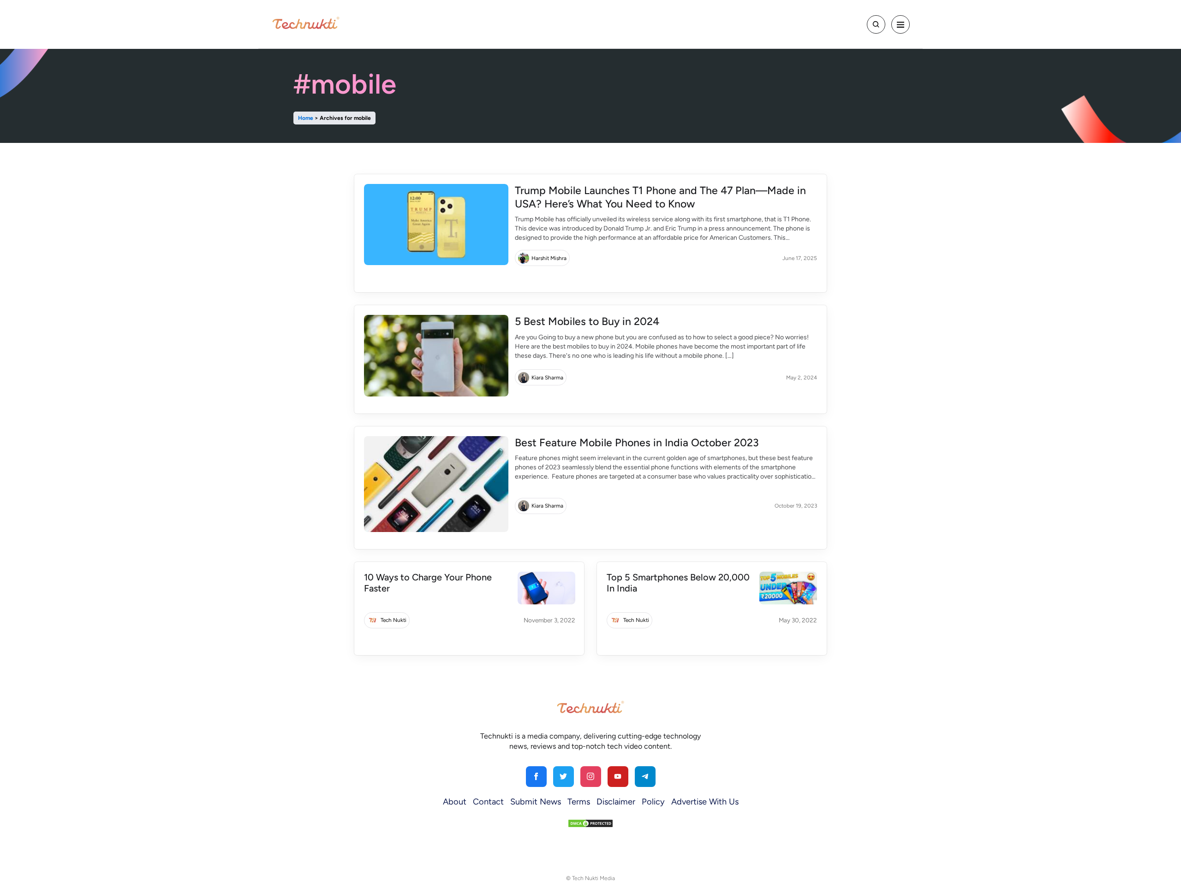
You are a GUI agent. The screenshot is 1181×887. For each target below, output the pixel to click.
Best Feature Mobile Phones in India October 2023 (637, 442)
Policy (653, 802)
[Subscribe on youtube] (618, 776)
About (454, 802)
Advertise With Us (705, 802)
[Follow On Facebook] (536, 776)
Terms (578, 802)
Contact (488, 802)
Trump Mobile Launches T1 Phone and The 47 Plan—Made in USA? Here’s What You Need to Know (660, 197)
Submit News (535, 802)
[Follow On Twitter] (563, 776)
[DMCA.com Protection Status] (590, 823)
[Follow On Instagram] (590, 776)
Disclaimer (615, 802)
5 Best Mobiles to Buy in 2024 (587, 321)
